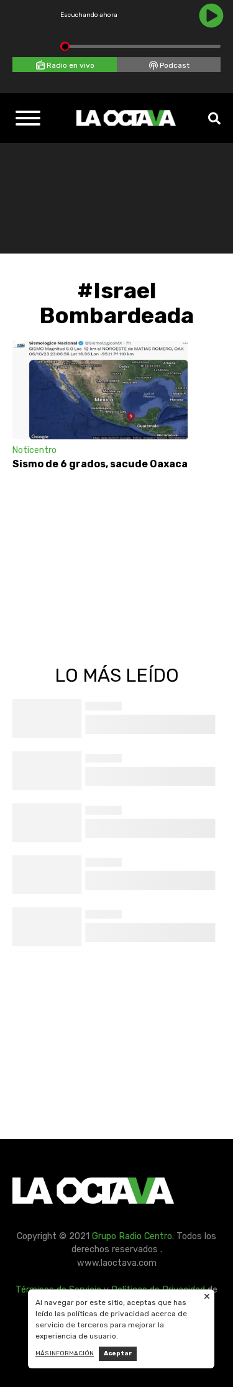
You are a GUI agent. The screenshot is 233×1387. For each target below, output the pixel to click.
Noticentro (34, 450)
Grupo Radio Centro (132, 1236)
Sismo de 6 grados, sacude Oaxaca (100, 464)
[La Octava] (126, 118)
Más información (64, 1353)
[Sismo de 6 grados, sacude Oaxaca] (100, 390)
